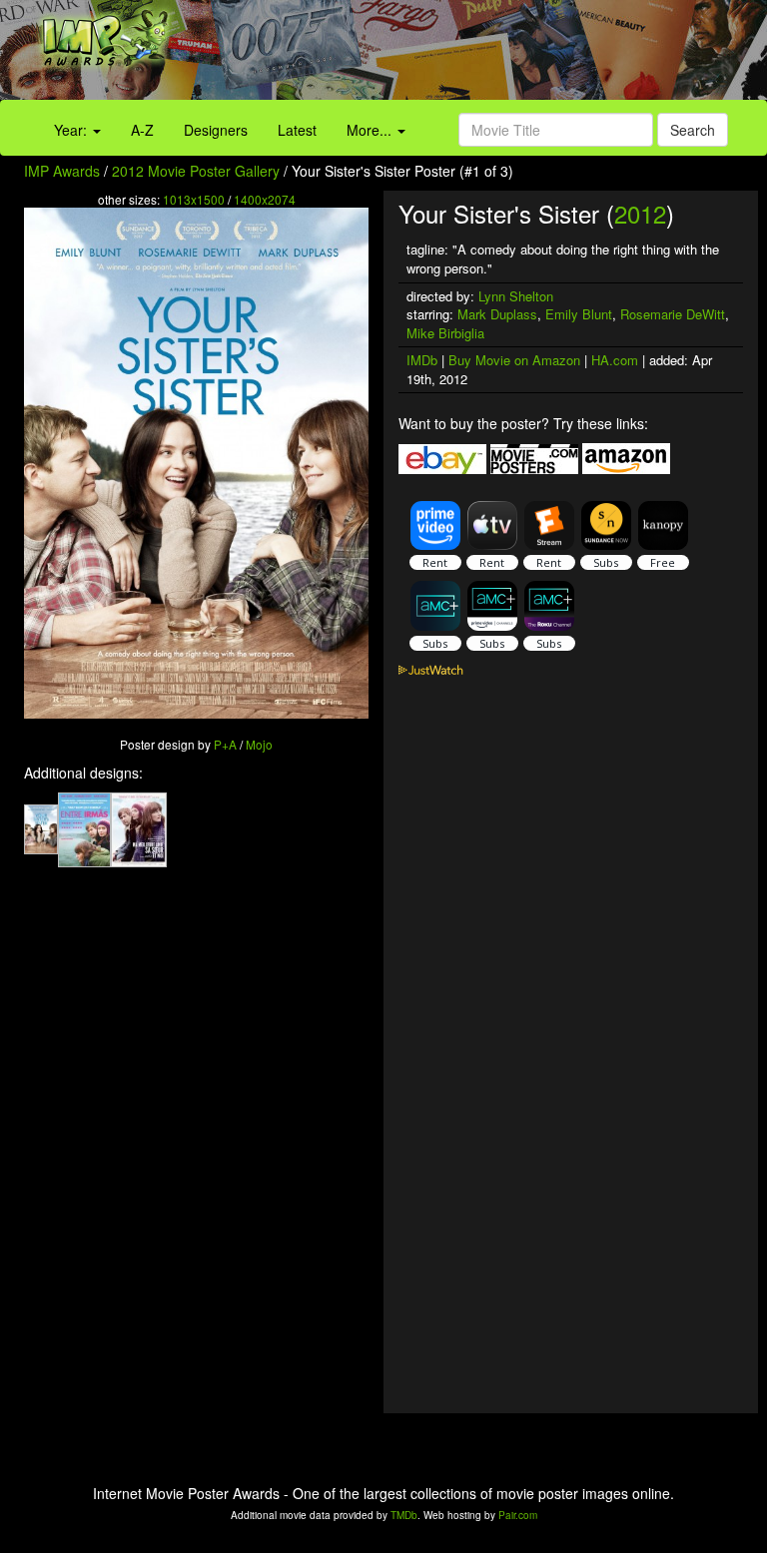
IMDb (421, 359)
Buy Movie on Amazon (514, 359)
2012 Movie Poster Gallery (196, 171)
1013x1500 (194, 199)
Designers (216, 130)
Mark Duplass (497, 313)
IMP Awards (62, 171)
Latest (297, 130)
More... (371, 130)
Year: (72, 130)
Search (692, 130)
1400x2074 (265, 199)
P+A (225, 744)
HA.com (614, 359)
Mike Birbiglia (445, 332)
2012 (640, 213)
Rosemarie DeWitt (672, 313)
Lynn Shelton (515, 295)
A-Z (142, 130)
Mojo (259, 744)
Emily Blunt (578, 313)
